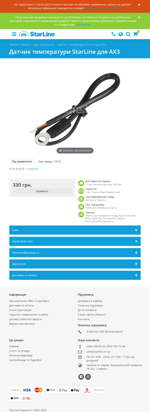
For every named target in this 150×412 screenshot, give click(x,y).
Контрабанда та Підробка (25, 360)
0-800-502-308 (95, 331)
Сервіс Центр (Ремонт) (92, 314)
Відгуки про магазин (22, 323)
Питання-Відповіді (20, 355)
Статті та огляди (106, 8)
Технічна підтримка (90, 305)
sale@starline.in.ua (98, 351)
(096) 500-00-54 (96, 346)
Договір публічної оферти (25, 319)
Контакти (83, 319)
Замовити (42, 191)
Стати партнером (20, 310)
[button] (135, 35)
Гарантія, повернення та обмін (28, 314)
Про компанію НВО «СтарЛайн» (29, 301)
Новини (90, 8)
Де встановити (87, 310)
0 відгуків (32, 168)
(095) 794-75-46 (115, 346)
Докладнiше (83, 24)
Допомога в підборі (90, 301)
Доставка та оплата (21, 305)
